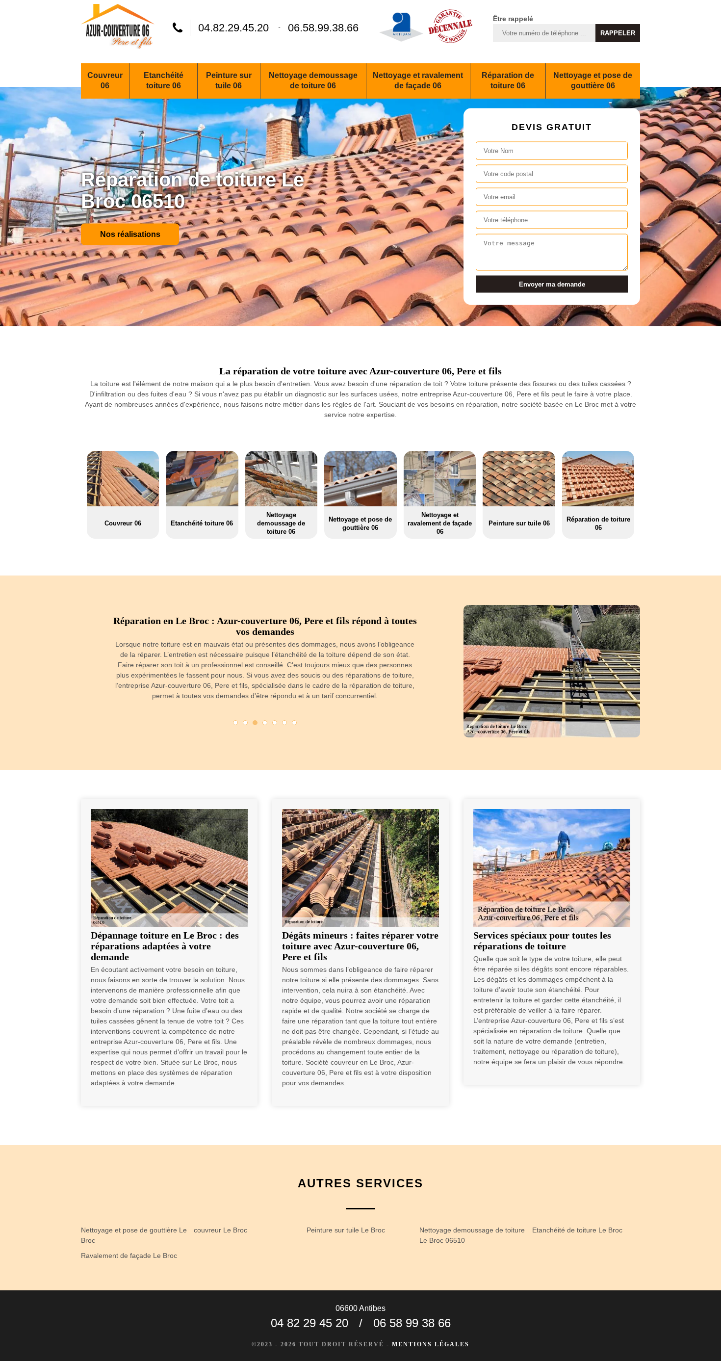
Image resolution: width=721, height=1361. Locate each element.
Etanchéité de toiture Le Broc (577, 1230)
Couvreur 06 (105, 80)
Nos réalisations (130, 234)
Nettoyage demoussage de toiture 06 (313, 80)
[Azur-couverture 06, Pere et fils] (117, 28)
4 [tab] (264, 722)
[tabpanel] (264, 662)
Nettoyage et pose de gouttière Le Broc (134, 1235)
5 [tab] (274, 722)
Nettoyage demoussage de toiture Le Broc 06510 (472, 1235)
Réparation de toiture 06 (508, 80)
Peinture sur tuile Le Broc (346, 1230)
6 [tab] (284, 722)
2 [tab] (245, 722)
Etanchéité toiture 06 (163, 80)
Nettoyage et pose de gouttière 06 (592, 80)
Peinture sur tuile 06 (229, 80)
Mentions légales (430, 1344)
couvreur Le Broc (220, 1230)
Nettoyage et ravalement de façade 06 (418, 80)
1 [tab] (235, 722)
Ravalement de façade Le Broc (129, 1255)
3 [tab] (255, 722)
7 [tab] (294, 722)
